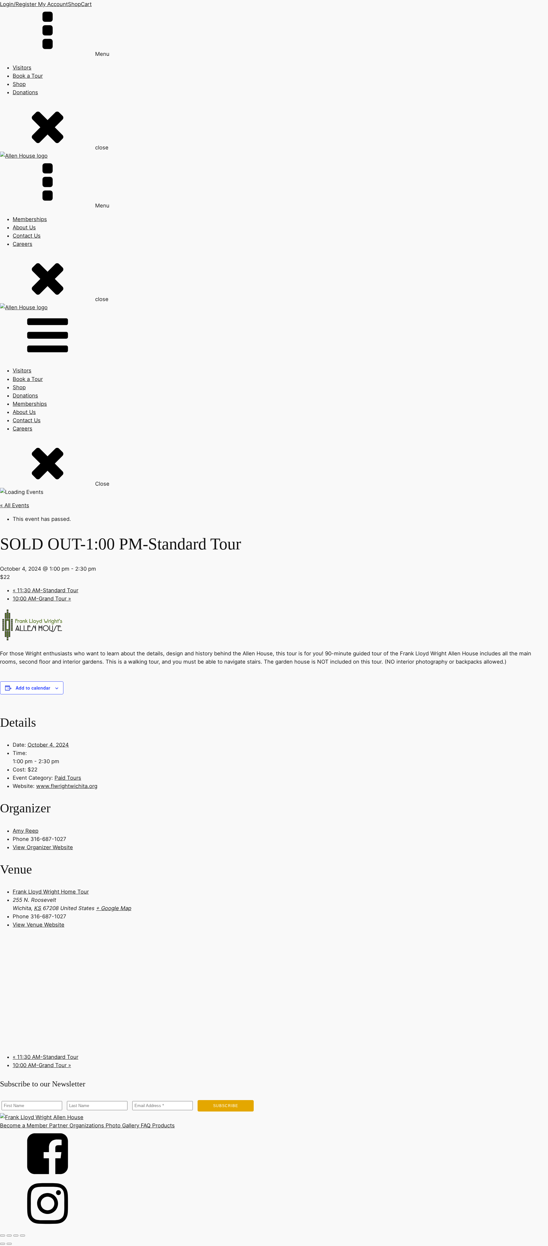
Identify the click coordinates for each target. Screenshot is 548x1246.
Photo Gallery (121, 1125)
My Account (52, 4)
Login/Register (18, 4)
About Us (24, 227)
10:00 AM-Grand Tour (42, 598)
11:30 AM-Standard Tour (45, 590)
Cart (86, 4)
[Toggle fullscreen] (9, 1235)
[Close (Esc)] (22, 1235)
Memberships (30, 219)
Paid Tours (68, 778)
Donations (25, 92)
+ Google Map (113, 908)
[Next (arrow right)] (9, 1244)
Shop (74, 4)
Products (163, 1125)
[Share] (15, 1235)
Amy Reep (25, 831)
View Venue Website (38, 924)
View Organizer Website (43, 847)
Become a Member (24, 1125)
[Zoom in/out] (2, 1235)
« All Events (14, 505)
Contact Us (27, 236)
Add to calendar (33, 688)
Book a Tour (28, 76)
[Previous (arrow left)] (2, 1244)
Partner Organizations (76, 1125)
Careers (22, 244)
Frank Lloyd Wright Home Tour (51, 892)
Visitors (22, 67)
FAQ (145, 1125)
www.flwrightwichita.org (66, 786)
